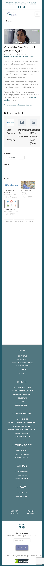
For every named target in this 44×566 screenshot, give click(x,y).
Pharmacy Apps (9, 209)
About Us (22, 370)
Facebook (14, 511)
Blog (22, 373)
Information (22, 496)
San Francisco (32, 2)
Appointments (22, 419)
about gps (9, 221)
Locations (22, 359)
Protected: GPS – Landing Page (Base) (35, 136)
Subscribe (22, 547)
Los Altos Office (23, 366)
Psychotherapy (22, 405)
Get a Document (22, 433)
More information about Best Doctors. (18, 105)
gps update (29, 221)
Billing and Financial (22, 426)
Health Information (22, 437)
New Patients (22, 450)
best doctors (19, 221)
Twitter (30, 511)
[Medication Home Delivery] (28, 185)
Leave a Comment (30, 57)
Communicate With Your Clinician (22, 429)
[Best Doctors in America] (11, 185)
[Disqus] (22, 251)
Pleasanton (23, 4)
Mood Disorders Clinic (22, 387)
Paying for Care (22, 458)
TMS (22, 401)
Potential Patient (23, 445)
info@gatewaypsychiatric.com (16, 2)
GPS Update (17, 57)
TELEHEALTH (32, 4)
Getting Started (22, 454)
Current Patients (22, 413)
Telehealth (22, 398)
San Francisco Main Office (23, 363)
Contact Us (22, 356)
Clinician (22, 466)
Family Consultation (22, 394)
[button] (37, 14)
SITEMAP (30, 514)
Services (22, 382)
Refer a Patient (22, 472)
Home (22, 350)
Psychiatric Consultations (22, 391)
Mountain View (12, 4)
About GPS (8, 57)
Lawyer (22, 487)
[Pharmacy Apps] (11, 204)
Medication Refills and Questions (22, 422)
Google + (14, 514)
